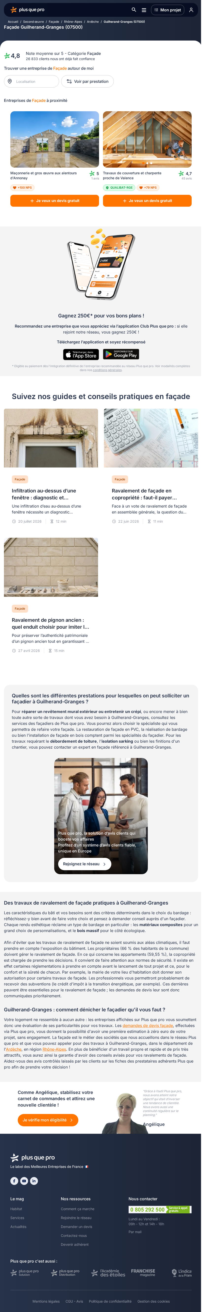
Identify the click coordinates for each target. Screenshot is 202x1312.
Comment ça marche (77, 1209)
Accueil (13, 21)
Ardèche (93, 21)
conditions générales (107, 370)
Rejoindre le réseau (76, 1218)
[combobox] (34, 81)
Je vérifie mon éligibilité (45, 1119)
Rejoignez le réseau (82, 863)
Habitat (16, 1209)
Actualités (18, 1226)
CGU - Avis (74, 1301)
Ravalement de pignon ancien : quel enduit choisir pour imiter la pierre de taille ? (49, 627)
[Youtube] (24, 1181)
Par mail (135, 1232)
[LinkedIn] (34, 1181)
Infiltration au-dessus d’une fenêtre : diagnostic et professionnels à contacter (44, 498)
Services (17, 1218)
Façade (54, 21)
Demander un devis (76, 1226)
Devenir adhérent (75, 1244)
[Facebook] (14, 1181)
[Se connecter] (191, 10)
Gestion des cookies (153, 1301)
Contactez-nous (74, 1235)
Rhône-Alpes (73, 21)
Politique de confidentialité (110, 1301)
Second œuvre (33, 21)
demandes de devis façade (148, 1025)
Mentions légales (46, 1301)
